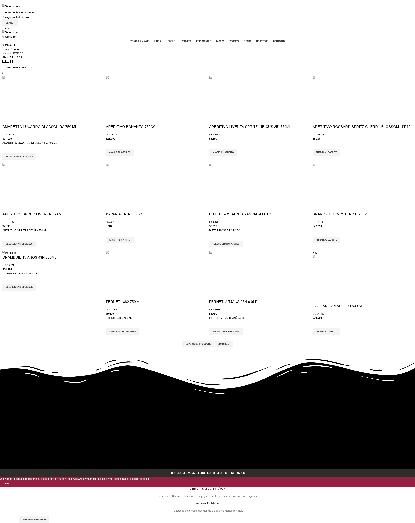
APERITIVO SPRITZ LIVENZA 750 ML (33, 214)
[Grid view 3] (8, 61)
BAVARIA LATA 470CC (124, 214)
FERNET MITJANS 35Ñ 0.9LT (233, 302)
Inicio (5, 53)
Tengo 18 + (9, 519)
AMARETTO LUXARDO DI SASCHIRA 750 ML (39, 127)
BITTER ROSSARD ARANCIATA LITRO (241, 214)
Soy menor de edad (34, 519)
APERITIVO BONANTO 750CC (131, 127)
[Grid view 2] (4, 61)
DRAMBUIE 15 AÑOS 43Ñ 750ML (29, 257)
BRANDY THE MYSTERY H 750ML (341, 214)
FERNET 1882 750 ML (124, 302)
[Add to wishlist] (6, 149)
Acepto (6, 484)
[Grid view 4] (11, 61)
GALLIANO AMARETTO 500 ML (338, 306)
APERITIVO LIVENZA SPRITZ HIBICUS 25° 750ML (250, 127)
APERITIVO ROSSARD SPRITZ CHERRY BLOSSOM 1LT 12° (362, 127)
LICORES (8, 134)
